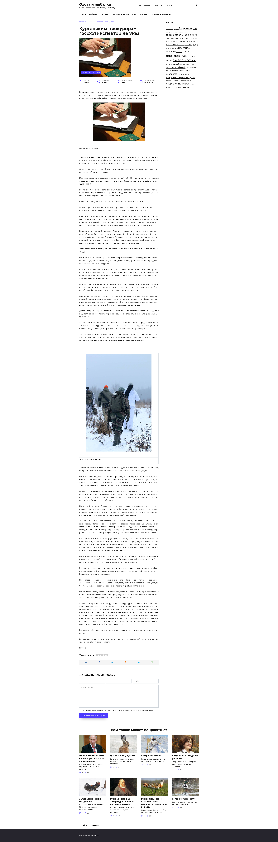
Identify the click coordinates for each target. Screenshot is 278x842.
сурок (192, 84)
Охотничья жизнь (120, 14)
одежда (192, 56)
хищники (183, 87)
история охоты (191, 41)
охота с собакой (175, 67)
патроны (171, 77)
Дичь (134, 14)
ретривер (176, 80)
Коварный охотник (151, 756)
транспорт (170, 87)
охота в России (184, 60)
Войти (169, 5)
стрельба (186, 84)
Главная (95, 825)
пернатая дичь (186, 77)
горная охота (170, 38)
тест (196, 84)
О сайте (84, 825)
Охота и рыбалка (95, 4)
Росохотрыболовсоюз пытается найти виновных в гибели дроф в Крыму (154, 803)
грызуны (177, 38)
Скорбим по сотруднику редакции (185, 757)
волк (177, 32)
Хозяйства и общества (91, 72)
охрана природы (183, 74)
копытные (172, 44)
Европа (176, 29)
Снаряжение (144, 5)
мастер (187, 45)
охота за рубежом (175, 64)
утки (176, 87)
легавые (181, 45)
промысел (169, 80)
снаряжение (173, 83)
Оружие (104, 14)
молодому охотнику (172, 48)
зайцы (188, 38)
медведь (193, 44)
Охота (83, 14)
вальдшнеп (170, 32)
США (195, 29)
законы (194, 38)
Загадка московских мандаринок (90, 800)
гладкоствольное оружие (181, 34)
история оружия (175, 41)
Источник (83, 648)
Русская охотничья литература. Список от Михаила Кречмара (122, 801)
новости (179, 52)
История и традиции (161, 14)
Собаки (143, 14)
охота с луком (191, 64)
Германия (169, 29)
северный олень (185, 80)
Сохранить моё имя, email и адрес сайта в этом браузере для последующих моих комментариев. (117, 710)
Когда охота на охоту (183, 799)
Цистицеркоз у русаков (122, 756)
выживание (183, 32)
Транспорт (158, 5)
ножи (184, 55)
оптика (169, 61)
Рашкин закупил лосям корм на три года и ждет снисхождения (92, 758)
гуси (183, 38)
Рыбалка (93, 14)
